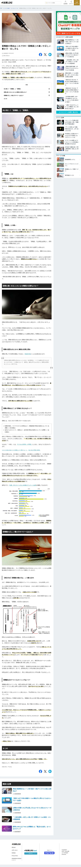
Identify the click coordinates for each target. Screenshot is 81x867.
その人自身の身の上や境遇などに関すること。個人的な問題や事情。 (21, 450)
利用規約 (14, 852)
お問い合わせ (14, 850)
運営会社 (14, 847)
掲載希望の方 (76, 3)
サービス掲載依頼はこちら (30, 853)
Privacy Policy (15, 855)
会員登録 (65, 3)
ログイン (71, 3)
